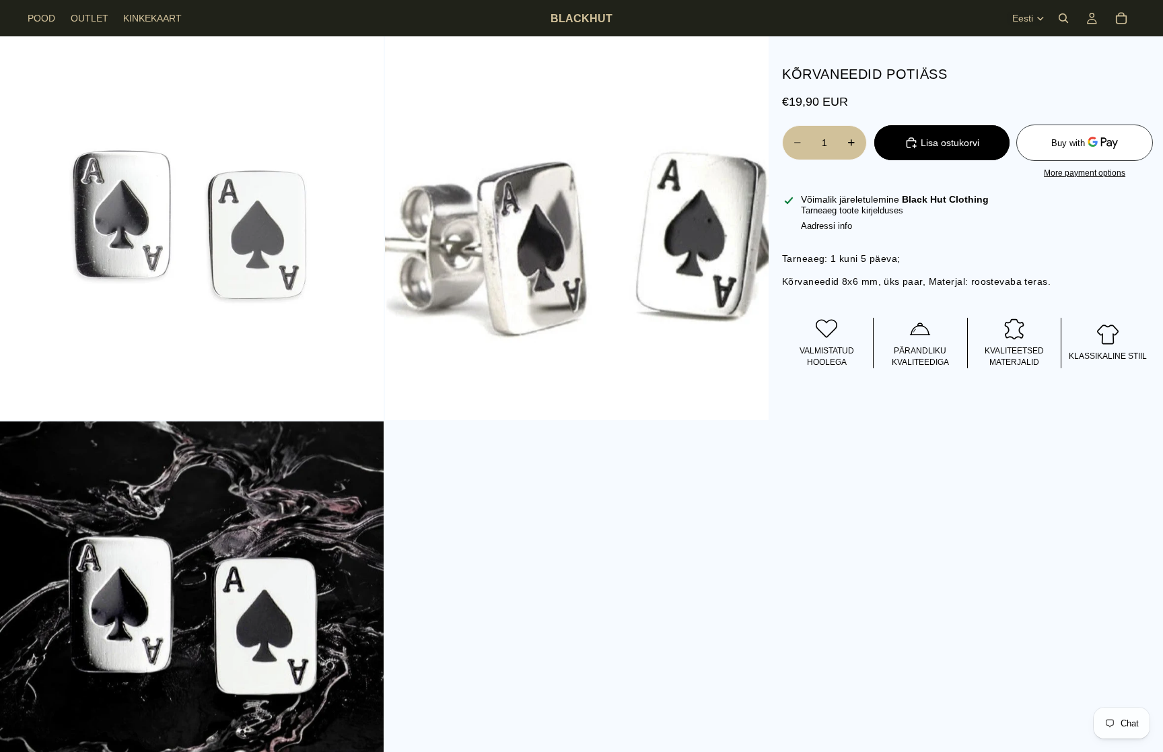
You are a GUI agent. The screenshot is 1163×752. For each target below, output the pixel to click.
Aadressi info (826, 226)
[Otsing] (1063, 18)
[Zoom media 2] (577, 228)
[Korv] (1121, 18)
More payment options (1084, 172)
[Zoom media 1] (192, 228)
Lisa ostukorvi (950, 142)
